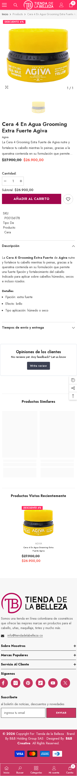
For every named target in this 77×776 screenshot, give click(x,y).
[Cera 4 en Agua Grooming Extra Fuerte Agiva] (38, 522)
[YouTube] (53, 683)
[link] (68, 199)
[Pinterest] (28, 683)
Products (18, 14)
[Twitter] (65, 683)
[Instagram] (15, 683)
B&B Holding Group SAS (26, 738)
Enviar (61, 713)
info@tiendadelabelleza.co (25, 635)
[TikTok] (40, 683)
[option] (38, 55)
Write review (38, 366)
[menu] (4, 5)
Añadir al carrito (32, 199)
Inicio (5, 14)
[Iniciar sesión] (61, 5)
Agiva (5, 137)
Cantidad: (9, 173)
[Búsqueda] (15, 5)
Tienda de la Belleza (50, 734)
